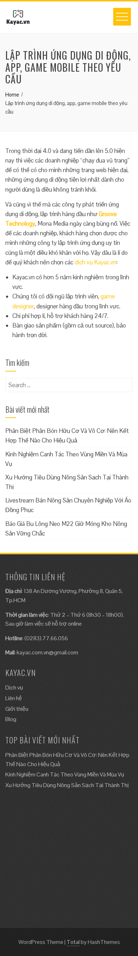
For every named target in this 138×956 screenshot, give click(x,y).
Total (73, 942)
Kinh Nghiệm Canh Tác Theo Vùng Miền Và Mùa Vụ (64, 774)
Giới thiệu (16, 709)
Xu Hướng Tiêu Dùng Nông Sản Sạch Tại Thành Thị (67, 785)
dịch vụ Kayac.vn (95, 262)
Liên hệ (13, 698)
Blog (10, 719)
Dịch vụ (14, 687)
